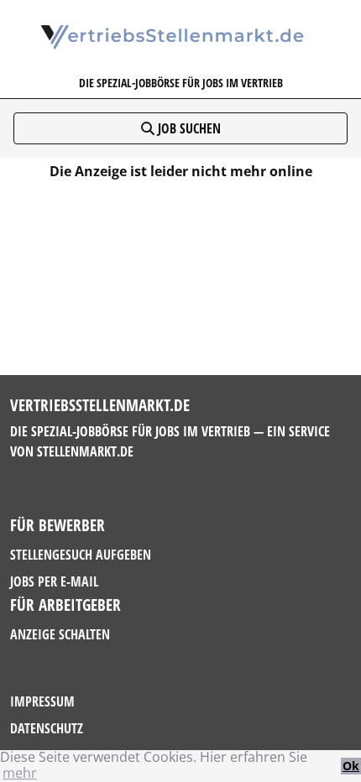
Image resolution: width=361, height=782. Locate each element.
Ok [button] (351, 766)
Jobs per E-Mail (54, 581)
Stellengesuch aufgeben (80, 554)
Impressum (42, 701)
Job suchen (187, 128)
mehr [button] (20, 773)
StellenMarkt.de (85, 451)
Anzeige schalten (60, 634)
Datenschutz (46, 728)
